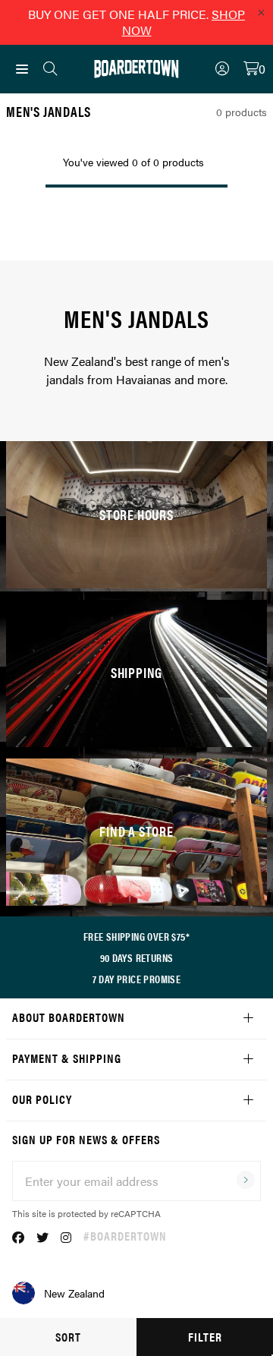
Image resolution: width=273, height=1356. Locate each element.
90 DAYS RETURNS (137, 957)
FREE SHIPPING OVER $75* (136, 936)
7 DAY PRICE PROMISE (137, 978)
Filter (205, 1336)
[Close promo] (261, 12)
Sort (68, 1336)
